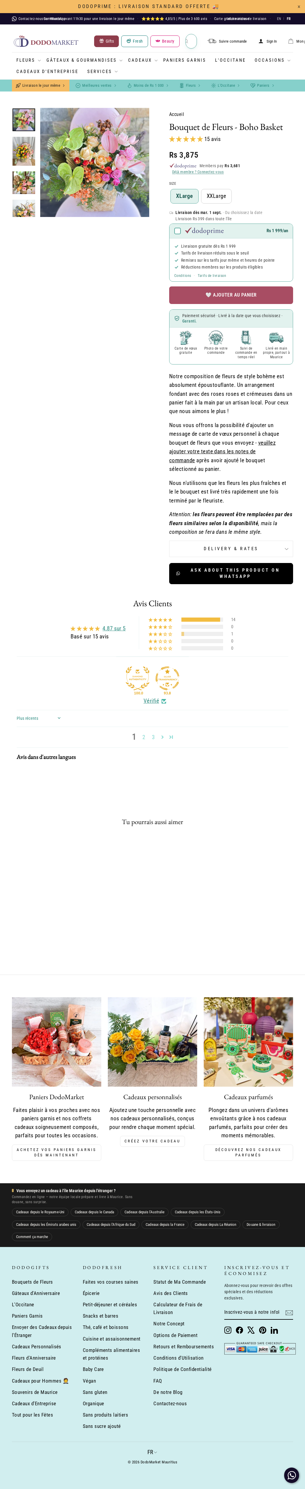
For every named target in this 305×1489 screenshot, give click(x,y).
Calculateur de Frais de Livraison (177, 1308)
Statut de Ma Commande (179, 1282)
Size (172, 184)
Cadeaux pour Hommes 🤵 (40, 1381)
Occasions (270, 60)
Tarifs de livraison (212, 276)
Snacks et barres (101, 1316)
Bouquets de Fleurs (32, 1282)
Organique (93, 1403)
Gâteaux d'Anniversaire (36, 1293)
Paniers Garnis (184, 60)
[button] (186, 139)
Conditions (182, 276)
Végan (89, 1381)
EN (279, 19)
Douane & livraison (261, 1224)
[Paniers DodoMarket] (56, 1042)
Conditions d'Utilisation (178, 1358)
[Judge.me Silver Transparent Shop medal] (167, 678)
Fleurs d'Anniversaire (34, 1358)
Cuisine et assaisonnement (112, 1339)
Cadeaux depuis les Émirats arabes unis (46, 1224)
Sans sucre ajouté (102, 1426)
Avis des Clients (170, 1293)
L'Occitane (230, 60)
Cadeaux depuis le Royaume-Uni (40, 1212)
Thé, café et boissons (106, 1327)
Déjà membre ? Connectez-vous (198, 172)
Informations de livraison (246, 19)
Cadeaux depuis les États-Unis (197, 1212)
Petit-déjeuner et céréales (110, 1304)
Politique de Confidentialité (182, 1369)
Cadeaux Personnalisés (36, 1347)
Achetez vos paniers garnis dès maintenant (56, 1152)
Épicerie (91, 1293)
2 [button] (143, 737)
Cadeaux (140, 60)
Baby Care (93, 1369)
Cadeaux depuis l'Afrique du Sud (111, 1224)
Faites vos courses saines (111, 1282)
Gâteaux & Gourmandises (81, 60)
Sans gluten (95, 1392)
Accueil (176, 114)
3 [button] (153, 737)
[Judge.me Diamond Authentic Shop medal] (138, 678)
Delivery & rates (231, 548)
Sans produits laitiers (105, 1415)
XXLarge (216, 196)
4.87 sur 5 (114, 628)
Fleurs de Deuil (27, 1369)
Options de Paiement (175, 1335)
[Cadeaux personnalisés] (152, 1042)
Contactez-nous (170, 1403)
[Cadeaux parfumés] (248, 1042)
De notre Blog (167, 1392)
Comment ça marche (32, 1236)
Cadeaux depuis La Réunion (215, 1224)
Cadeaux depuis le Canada (94, 1212)
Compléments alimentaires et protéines (111, 1354)
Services (99, 71)
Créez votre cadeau (152, 1141)
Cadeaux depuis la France (165, 1224)
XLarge (184, 196)
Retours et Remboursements (183, 1347)
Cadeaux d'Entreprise (47, 71)
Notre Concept (168, 1324)
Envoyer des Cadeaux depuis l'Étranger (42, 1331)
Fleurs (25, 60)
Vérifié (151, 700)
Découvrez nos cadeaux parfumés (248, 1152)
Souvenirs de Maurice (35, 1392)
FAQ (157, 1381)
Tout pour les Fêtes (32, 1415)
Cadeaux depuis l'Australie (144, 1212)
